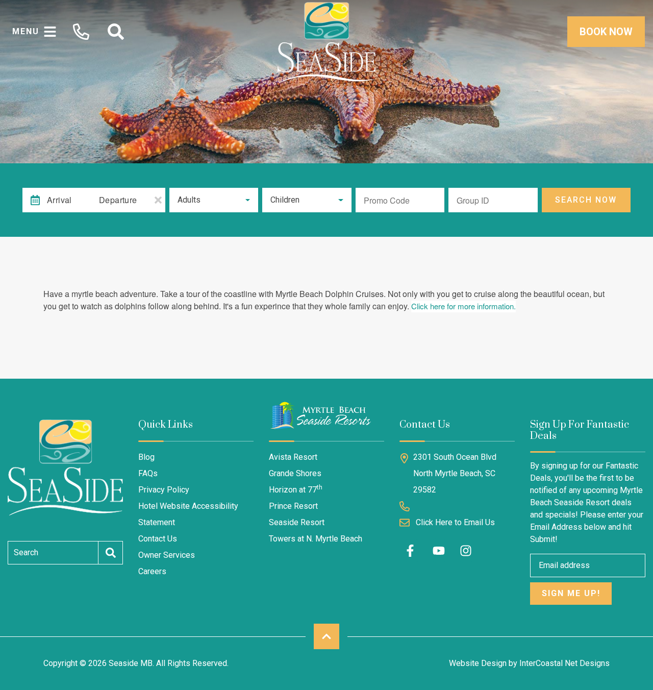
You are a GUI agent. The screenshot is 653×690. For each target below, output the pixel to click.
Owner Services (166, 555)
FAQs (148, 473)
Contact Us (157, 539)
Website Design (478, 663)
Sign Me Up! (571, 593)
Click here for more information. (463, 306)
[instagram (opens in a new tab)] (466, 550)
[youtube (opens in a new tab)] (438, 550)
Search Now (586, 200)
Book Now (606, 32)
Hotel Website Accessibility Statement (188, 514)
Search (26, 552)
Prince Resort (293, 506)
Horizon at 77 (295, 489)
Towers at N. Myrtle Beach (315, 539)
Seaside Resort (296, 522)
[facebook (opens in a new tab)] (411, 550)
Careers (152, 571)
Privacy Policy (163, 490)
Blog (146, 457)
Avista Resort (293, 457)
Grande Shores (295, 473)
